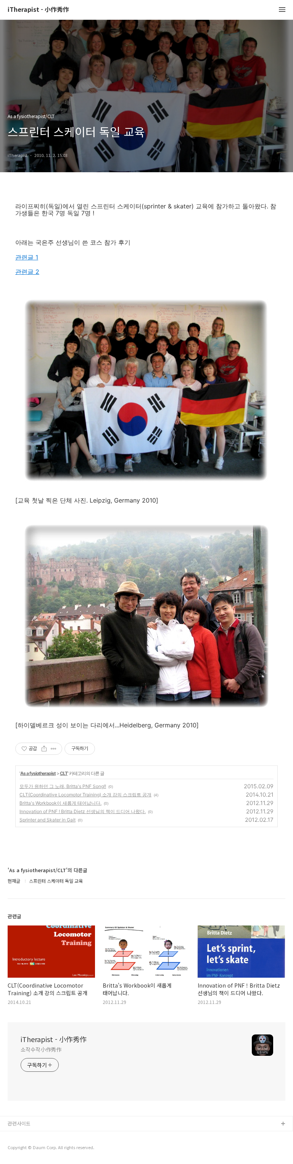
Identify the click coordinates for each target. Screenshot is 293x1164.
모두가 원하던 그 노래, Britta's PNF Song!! (62, 786)
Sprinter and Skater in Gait (47, 820)
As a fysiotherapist (38, 773)
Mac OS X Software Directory (42, 1136)
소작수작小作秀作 (41, 1049)
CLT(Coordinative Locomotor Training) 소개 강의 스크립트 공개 (85, 794)
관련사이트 (19, 1123)
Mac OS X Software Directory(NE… (48, 1148)
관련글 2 (27, 271)
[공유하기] (44, 748)
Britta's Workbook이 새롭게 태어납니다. (60, 803)
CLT (64, 773)
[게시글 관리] (53, 748)
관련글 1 (26, 257)
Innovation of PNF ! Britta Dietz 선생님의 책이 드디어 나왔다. (82, 811)
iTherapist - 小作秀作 (38, 10)
